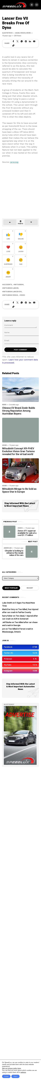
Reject (15, 1076)
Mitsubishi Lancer (10, 288)
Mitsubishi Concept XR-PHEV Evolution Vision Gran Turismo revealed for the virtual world (18, 451)
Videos (23, 33)
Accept (6, 1076)
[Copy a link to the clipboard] (13, 45)
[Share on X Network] (17, 41)
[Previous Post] (9, 532)
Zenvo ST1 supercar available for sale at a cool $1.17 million (27, 533)
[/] (32, 5)
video (23, 295)
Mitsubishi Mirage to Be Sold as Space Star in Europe (19, 490)
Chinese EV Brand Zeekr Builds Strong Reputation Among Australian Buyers (18, 410)
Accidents (7, 284)
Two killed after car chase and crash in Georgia (20, 624)
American (8, 548)
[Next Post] (32, 552)
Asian (17, 33)
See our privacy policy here (11, 1068)
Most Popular (11, 588)
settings (23, 1072)
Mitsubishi (19, 284)
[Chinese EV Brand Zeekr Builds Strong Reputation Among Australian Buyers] (20, 389)
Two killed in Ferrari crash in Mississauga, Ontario (17, 630)
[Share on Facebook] (13, 41)
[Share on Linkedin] (30, 41)
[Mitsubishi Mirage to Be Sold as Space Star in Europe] (20, 470)
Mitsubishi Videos (10, 295)
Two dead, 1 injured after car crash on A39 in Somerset (20, 617)
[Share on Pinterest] (26, 41)
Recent (30, 588)
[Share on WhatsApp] (22, 41)
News (4, 405)
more (28, 33)
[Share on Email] (34, 41)
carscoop (14, 162)
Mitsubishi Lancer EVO (12, 292)
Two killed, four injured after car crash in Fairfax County (20, 611)
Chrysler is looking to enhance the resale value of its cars (14, 553)
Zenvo (20, 528)
